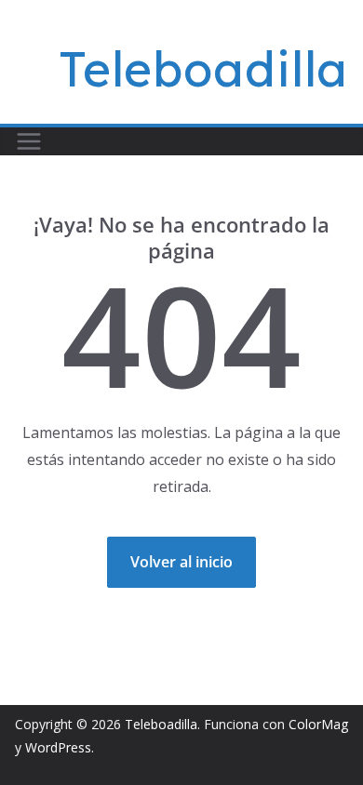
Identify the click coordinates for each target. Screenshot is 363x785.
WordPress (58, 747)
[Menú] (29, 141)
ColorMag (318, 724)
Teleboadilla (203, 69)
